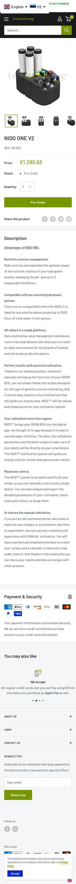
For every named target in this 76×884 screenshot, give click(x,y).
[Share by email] (69, 219)
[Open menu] (6, 19)
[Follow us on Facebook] (7, 829)
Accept (15, 873)
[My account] (60, 19)
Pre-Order (38, 202)
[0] (68, 18)
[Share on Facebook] (45, 219)
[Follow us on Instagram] (15, 829)
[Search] (66, 30)
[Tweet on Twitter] (61, 219)
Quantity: (10, 187)
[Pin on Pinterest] (53, 219)
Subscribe (18, 795)
